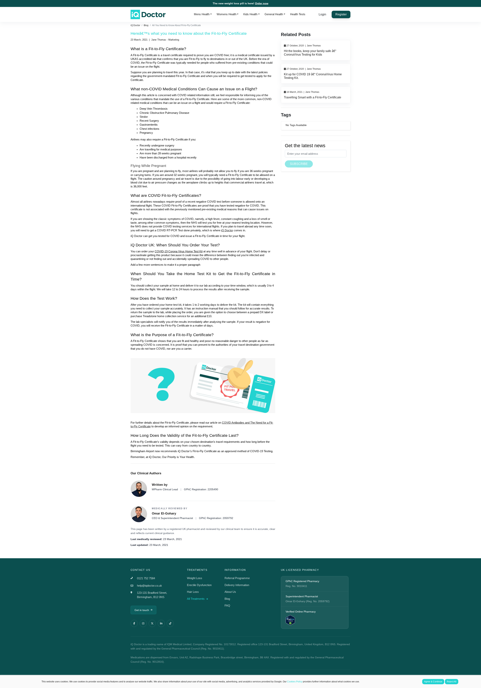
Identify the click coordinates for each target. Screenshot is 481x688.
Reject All (451, 681)
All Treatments (196, 598)
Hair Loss (193, 591)
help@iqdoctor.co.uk (149, 585)
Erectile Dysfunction (199, 585)
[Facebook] (134, 623)
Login (322, 14)
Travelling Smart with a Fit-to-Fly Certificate (312, 97)
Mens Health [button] (201, 14)
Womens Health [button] (226, 14)
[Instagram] (143, 623)
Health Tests (297, 14)
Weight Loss (194, 578)
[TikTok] (170, 623)
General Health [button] (274, 14)
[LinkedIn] (161, 623)
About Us (230, 591)
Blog (146, 25)
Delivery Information (237, 585)
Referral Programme (237, 578)
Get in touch (142, 610)
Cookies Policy (294, 681)
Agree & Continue (433, 681)
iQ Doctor (135, 25)
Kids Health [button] (250, 14)
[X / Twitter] (152, 623)
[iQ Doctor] (148, 14)
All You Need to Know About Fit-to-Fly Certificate (176, 25)
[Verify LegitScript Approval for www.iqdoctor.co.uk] (290, 620)
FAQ (227, 605)
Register (341, 14)
